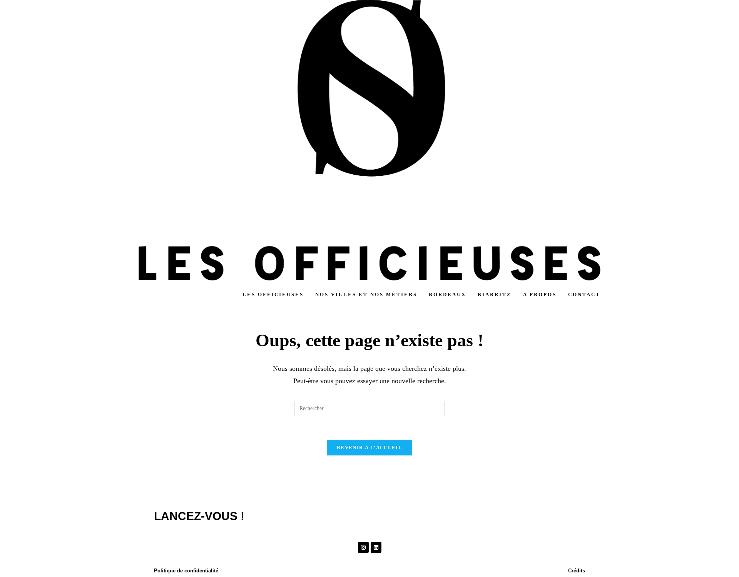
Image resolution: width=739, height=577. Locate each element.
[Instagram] (363, 547)
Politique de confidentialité (186, 571)
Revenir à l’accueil (369, 447)
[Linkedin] (376, 547)
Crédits (576, 571)
